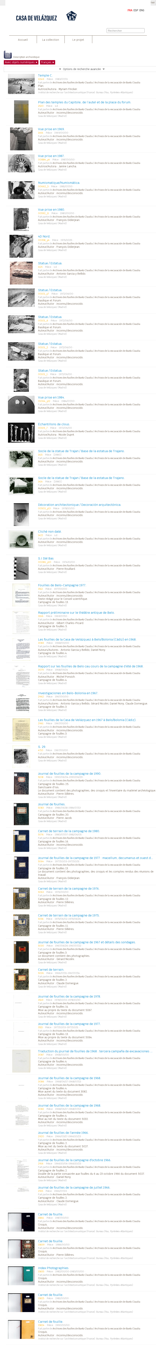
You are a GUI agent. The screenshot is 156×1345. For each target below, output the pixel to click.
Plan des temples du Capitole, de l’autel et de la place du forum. (84, 102)
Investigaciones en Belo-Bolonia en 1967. (68, 693)
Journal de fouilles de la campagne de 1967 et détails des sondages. (87, 942)
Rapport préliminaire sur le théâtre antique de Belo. (76, 613)
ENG (141, 10)
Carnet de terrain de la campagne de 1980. (69, 831)
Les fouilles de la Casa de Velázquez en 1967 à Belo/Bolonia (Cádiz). (87, 720)
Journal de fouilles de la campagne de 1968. (69, 1078)
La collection (50, 39)
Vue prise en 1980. (51, 210)
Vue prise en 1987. (51, 156)
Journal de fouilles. (52, 804)
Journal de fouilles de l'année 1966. (63, 1133)
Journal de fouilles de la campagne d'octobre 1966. (74, 1160)
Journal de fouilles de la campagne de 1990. (69, 774)
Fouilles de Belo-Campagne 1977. (62, 585)
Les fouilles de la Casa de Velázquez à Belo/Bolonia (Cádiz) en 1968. (87, 639)
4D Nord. (44, 236)
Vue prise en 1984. (51, 397)
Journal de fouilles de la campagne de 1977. (69, 1024)
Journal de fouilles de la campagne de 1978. (69, 996)
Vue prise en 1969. (51, 129)
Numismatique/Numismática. (59, 183)
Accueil (23, 39)
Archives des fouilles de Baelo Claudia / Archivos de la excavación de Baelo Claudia (96, 82)
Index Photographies (53, 1268)
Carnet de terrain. (51, 970)
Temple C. (45, 75)
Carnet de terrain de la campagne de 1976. (69, 889)
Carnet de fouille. (50, 1214)
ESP (136, 10)
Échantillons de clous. (54, 424)
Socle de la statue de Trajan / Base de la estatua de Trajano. (81, 451)
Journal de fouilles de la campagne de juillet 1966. (74, 1188)
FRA (130, 10)
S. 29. (42, 747)
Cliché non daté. (50, 532)
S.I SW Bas (46, 558)
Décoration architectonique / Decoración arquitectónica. (79, 505)
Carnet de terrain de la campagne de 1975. (69, 915)
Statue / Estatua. (50, 263)
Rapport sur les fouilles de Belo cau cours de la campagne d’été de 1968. (91, 666)
